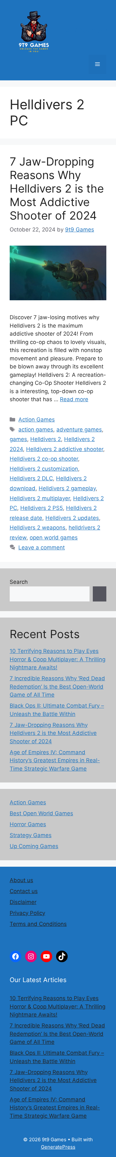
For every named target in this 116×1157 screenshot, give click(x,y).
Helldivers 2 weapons (37, 527)
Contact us (24, 891)
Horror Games (28, 824)
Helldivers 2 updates (72, 518)
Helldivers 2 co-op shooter (44, 459)
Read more (74, 399)
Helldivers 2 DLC (31, 478)
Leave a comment (41, 547)
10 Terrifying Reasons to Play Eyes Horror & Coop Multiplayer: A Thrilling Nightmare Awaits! (57, 659)
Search (19, 582)
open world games (54, 537)
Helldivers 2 (45, 439)
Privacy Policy (27, 913)
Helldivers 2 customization (44, 469)
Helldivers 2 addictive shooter (64, 449)
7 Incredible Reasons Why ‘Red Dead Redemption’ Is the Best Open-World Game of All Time (57, 686)
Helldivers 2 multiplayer (40, 498)
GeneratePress (58, 1147)
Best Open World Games (41, 813)
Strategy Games (31, 835)
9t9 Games (85, 30)
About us (21, 880)
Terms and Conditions (38, 924)
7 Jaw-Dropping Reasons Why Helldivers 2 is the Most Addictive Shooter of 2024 (57, 188)
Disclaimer (23, 902)
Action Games (36, 419)
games (18, 439)
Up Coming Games (34, 846)
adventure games (79, 429)
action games (35, 429)
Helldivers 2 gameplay (67, 488)
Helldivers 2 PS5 (41, 508)
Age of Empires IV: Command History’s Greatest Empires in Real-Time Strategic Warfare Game (55, 760)
